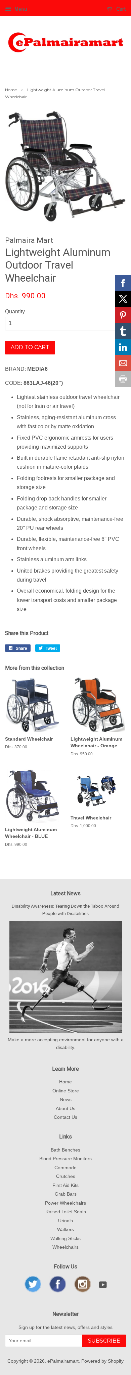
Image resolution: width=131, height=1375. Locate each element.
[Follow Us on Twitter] (33, 1290)
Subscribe (104, 1341)
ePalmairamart (63, 1361)
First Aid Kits (65, 1185)
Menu (20, 9)
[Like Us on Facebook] (57, 1290)
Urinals (65, 1220)
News (66, 1099)
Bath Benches (65, 1150)
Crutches (65, 1176)
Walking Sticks (65, 1238)
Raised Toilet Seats (65, 1211)
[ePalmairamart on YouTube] (103, 1286)
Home (11, 89)
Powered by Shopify (102, 1361)
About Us (65, 1108)
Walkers (65, 1229)
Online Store (65, 1090)
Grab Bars (66, 1194)
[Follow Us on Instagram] (82, 1290)
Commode (65, 1167)
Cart (120, 9)
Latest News (65, 893)
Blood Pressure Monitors (65, 1158)
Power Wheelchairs (65, 1203)
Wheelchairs (65, 1247)
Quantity (15, 311)
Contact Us (65, 1117)
